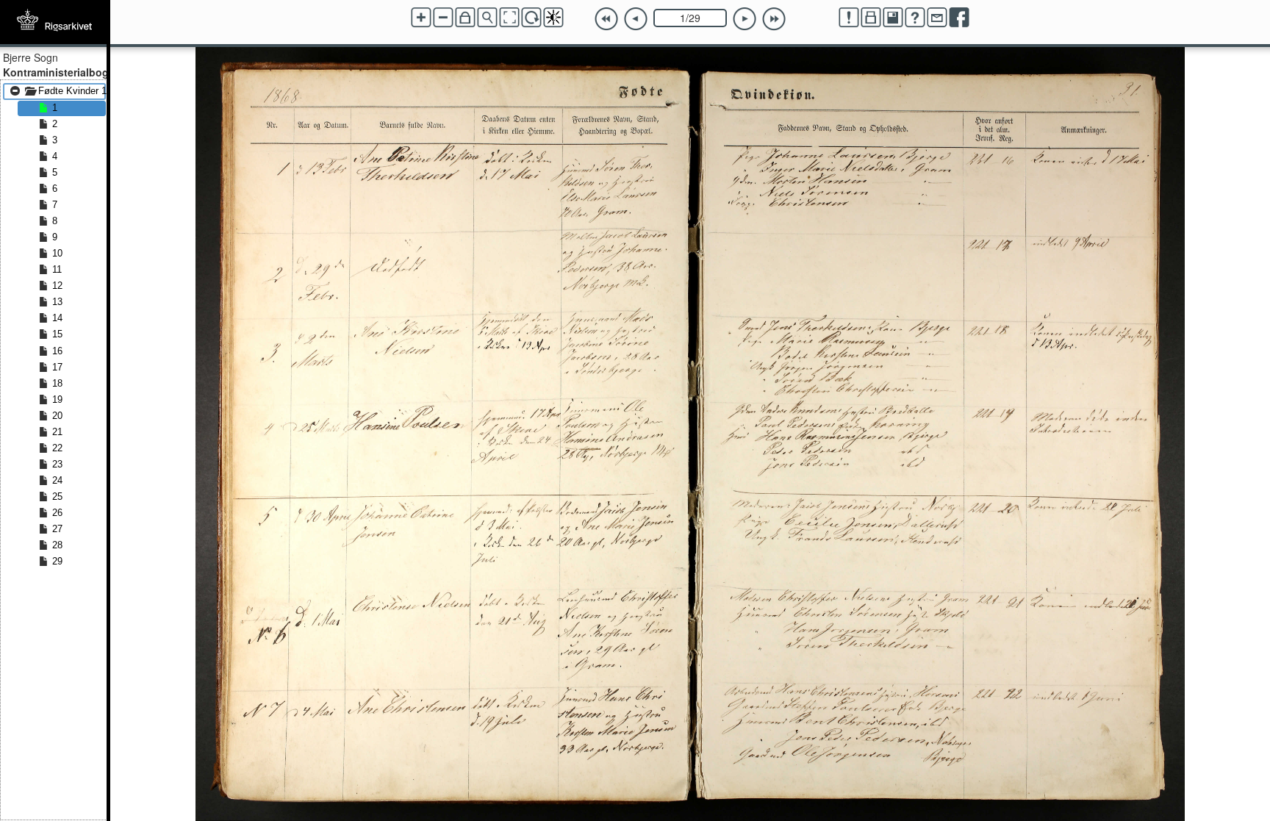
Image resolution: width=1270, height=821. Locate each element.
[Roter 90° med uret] (531, 17)
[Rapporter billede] (849, 17)
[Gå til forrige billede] (635, 19)
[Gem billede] (893, 17)
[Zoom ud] (443, 17)
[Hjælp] (915, 17)
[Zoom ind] (421, 17)
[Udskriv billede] (871, 17)
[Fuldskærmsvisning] (509, 17)
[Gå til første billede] (606, 19)
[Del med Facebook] (959, 17)
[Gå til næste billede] (744, 19)
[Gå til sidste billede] (774, 19)
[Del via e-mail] (937, 17)
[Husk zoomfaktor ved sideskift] (465, 17)
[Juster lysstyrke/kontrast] (553, 17)
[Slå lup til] (487, 17)
